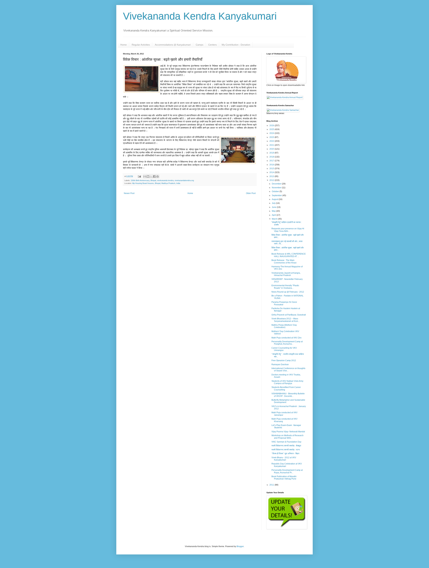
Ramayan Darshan (280, 364)
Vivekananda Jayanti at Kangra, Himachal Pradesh (285, 274)
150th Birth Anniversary (140, 180)
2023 (272, 137)
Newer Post (129, 193)
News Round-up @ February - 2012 (287, 292)
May (274, 211)
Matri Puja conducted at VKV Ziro (286, 338)
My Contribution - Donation (236, 44)
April (274, 215)
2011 (272, 485)
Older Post (251, 193)
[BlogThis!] (148, 176)
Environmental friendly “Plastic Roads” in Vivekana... (285, 286)
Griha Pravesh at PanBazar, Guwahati (288, 315)
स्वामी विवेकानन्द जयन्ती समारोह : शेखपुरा (286, 445)
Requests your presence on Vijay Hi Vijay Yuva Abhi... (287, 229)
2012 (272, 180)
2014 (272, 172)
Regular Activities (141, 44)
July (274, 203)
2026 (272, 125)
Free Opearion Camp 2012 (283, 360)
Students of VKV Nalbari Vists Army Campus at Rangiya (287, 382)
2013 (272, 176)
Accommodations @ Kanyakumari (173, 44)
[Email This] (144, 176)
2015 (272, 168)
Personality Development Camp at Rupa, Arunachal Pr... (287, 471)
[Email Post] (139, 176)
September (277, 195)
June (274, 207)
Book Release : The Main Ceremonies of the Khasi (283, 261)
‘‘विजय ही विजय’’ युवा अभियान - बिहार (285, 453)
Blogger (240, 546)
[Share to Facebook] (154, 176)
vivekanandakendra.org (184, 180)
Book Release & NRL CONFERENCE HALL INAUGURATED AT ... (288, 255)
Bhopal (153, 180)
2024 (272, 133)
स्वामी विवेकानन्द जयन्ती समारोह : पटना (285, 450)
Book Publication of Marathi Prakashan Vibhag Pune (283, 477)
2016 (272, 165)
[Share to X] (151, 176)
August (275, 199)
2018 (272, 157)
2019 (272, 153)
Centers (212, 44)
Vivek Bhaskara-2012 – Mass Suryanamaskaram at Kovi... (285, 319)
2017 (272, 160)
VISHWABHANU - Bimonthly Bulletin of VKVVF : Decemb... (288, 394)
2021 (272, 145)
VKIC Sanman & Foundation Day (286, 442)
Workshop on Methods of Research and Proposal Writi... (287, 436)
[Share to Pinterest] (157, 176)
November (277, 187)
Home (123, 44)
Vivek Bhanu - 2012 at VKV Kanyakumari (283, 458)
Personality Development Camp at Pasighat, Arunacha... (287, 342)
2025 (272, 129)
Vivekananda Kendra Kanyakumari (200, 16)
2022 (272, 141)
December (277, 184)
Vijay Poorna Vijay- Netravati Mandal (288, 431)
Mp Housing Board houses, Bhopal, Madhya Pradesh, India (156, 183)
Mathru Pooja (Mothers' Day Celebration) (284, 326)
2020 (272, 149)
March (275, 219)
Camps (199, 44)
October (276, 191)
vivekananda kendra (165, 180)
